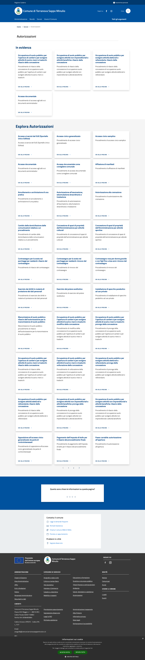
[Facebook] (106, 11)
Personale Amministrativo (23, 595)
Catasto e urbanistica (51, 592)
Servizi (26, 26)
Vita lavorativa (48, 585)
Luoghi (104, 594)
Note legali (76, 620)
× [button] (143, 638)
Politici (16, 592)
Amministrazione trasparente (83, 609)
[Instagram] (111, 11)
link (91, 648)
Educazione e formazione (81, 577)
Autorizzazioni (77, 595)
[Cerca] (128, 11)
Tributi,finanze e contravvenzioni (84, 585)
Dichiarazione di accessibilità (82, 623)
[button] (72, 657)
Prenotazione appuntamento (53, 609)
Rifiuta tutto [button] (80, 652)
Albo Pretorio (77, 613)
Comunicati (106, 581)
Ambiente (76, 588)
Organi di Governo (20, 578)
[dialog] (72, 648)
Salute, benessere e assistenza (83, 592)
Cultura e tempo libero (51, 581)
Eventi (104, 598)
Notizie (104, 578)
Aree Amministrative (21, 581)
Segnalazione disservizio (52, 613)
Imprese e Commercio (51, 588)
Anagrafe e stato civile (51, 578)
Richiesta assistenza (50, 620)
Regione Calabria (20, 2)
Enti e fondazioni (20, 588)
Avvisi (104, 585)
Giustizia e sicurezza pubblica (82, 581)
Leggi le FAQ (48, 616)
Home (19, 26)
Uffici (16, 585)
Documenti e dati (20, 599)
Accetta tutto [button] (65, 652)
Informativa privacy (79, 616)
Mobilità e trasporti (50, 595)
